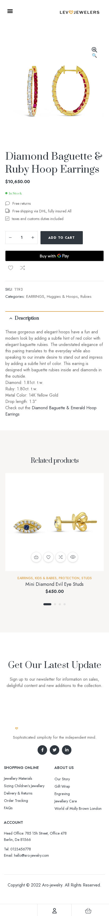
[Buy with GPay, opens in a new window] (54, 256)
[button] (10, 11)
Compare (22, 267)
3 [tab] (60, 604)
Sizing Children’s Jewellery (24, 785)
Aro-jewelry (52, 885)
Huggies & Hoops (62, 296)
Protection (69, 578)
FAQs (8, 808)
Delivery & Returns (18, 793)
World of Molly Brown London (78, 808)
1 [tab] (47, 604)
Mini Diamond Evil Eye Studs (54, 584)
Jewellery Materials (18, 778)
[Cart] (88, 910)
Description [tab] (27, 318)
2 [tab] (55, 604)
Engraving (62, 793)
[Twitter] (54, 750)
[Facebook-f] (42, 750)
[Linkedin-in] (66, 750)
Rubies (86, 296)
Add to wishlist (10, 267)
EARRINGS (35, 296)
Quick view (72, 557)
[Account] (54, 910)
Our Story (62, 779)
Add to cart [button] (36, 557)
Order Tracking (16, 800)
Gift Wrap (62, 786)
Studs (86, 578)
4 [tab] (64, 604)
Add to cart (61, 237)
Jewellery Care (65, 801)
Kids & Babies (46, 578)
